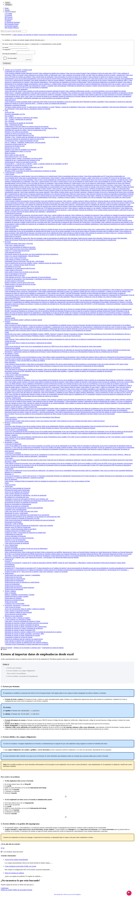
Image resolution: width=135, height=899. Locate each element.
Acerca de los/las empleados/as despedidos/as (19, 399)
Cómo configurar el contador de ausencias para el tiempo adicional (72, 217)
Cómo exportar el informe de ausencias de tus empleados (22, 201)
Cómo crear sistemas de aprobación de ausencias (36, 204)
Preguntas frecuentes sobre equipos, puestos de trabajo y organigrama (33, 410)
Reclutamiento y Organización (14, 376)
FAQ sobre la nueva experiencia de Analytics (82, 437)
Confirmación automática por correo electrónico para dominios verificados (46, 98)
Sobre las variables (37, 371)
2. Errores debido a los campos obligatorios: (20, 671)
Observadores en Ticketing (13, 598)
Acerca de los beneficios (41, 311)
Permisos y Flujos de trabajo (13, 422)
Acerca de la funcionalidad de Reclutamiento (44, 380)
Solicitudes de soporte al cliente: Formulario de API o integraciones (26, 626)
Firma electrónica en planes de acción (51, 366)
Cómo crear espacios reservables (46, 421)
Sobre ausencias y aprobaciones (96, 203)
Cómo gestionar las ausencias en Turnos (97, 233)
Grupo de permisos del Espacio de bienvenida (104, 426)
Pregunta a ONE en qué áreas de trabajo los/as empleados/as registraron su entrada (30, 171)
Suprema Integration (11, 547)
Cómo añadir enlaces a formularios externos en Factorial (32, 109)
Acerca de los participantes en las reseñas (63, 445)
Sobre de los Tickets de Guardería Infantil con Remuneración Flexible (81, 309)
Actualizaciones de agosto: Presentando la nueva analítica (49, 437)
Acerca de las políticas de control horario (17, 176)
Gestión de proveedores (27, 343)
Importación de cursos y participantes (16, 513)
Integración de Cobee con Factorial (74, 552)
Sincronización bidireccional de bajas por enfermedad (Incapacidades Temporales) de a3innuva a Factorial (99, 302)
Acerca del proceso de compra (111, 339)
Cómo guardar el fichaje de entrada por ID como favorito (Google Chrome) (28, 188)
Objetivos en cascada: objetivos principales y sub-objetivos (28, 456)
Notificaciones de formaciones (14, 580)
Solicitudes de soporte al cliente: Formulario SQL (20, 630)
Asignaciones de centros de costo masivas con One (20, 162)
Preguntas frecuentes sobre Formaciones (17, 490)
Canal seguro (9, 458)
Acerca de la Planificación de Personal (17, 350)
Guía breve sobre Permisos (13, 426)
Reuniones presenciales (46, 476)
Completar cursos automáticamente (15, 509)
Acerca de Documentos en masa (31, 357)
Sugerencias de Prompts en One (15, 146)
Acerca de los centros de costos (38, 325)
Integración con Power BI (27, 555)
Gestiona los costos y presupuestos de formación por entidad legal (25, 532)
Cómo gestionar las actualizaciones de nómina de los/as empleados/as (88, 289)
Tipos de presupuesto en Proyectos (15, 273)
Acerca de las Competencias (39, 454)
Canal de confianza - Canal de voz (91, 460)
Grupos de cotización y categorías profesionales (39, 412)
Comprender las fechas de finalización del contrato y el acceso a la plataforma (108, 401)
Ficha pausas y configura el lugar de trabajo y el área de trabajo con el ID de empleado (75, 197)
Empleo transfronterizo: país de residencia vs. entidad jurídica (43, 84)
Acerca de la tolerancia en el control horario (44, 176)
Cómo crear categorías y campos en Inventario (53, 571)
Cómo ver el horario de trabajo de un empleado (43, 96)
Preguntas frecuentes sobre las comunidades (85, 470)
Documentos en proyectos (13, 266)
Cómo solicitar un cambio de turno (73, 233)
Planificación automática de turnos (24, 234)
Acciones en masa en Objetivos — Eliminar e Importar (65, 454)
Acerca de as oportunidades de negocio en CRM (39, 346)
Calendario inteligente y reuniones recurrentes (29, 477)
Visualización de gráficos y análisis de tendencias (27, 327)
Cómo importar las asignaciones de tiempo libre (68, 220)
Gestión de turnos (10, 227)
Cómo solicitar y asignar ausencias (73, 201)
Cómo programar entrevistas (87, 385)
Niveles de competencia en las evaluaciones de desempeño (116, 447)
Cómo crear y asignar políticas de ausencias (56, 215)
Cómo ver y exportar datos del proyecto (17, 250)
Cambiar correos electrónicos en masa (103, 86)
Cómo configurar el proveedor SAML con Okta (76, 75)
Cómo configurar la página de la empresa (101, 77)
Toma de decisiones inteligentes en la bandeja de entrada (104, 82)
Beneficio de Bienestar (57, 311)
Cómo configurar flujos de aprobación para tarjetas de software (34, 339)
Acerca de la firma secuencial (73, 366)
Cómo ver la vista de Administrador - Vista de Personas (22, 256)
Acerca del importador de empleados (36, 87)
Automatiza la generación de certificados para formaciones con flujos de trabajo (29, 500)
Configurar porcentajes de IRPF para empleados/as (24, 86)
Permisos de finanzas (88, 428)
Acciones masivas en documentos (92, 359)
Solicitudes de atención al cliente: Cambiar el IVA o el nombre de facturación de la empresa (33, 632)
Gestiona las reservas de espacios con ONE (18, 133)
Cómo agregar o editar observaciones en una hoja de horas (70, 188)
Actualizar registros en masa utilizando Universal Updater (80, 414)
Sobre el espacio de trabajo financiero (16, 325)
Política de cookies (6, 890)
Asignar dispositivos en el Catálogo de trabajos (51, 568)
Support (7, 10)
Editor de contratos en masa (13, 403)
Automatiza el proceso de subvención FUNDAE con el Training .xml (26, 499)
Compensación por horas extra (115, 183)
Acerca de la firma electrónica (106, 364)
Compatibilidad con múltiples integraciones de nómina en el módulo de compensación (39, 302)
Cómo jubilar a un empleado (13, 98)
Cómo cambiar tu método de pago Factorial (18, 612)
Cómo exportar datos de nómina (36, 289)
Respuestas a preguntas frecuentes (15, 105)
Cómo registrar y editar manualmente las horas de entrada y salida (70, 178)
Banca (18, 343)
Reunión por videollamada (62, 476)
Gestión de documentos (12, 355)
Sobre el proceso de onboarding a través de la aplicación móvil (63, 101)
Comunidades (9, 469)
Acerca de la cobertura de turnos (52, 233)
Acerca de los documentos (13, 357)
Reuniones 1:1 (9, 474)
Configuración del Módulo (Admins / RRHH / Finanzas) (38, 334)
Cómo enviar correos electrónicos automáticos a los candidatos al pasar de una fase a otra (94, 389)
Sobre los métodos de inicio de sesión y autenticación (108, 75)
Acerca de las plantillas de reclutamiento (71, 380)
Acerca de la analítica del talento (51, 447)
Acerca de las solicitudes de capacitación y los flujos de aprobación (25, 495)
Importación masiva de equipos (14, 412)
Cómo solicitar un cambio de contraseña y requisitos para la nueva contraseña (60, 94)
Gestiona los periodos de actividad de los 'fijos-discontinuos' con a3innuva (57, 304)
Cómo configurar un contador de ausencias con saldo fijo (33, 217)
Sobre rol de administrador (50, 426)
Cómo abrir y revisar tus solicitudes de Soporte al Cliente (22, 621)
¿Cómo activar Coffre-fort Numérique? (17, 375)
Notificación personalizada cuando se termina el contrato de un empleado (54, 433)
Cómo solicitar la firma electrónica (15, 364)
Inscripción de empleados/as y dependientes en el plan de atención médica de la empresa (50, 312)
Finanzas (7, 321)
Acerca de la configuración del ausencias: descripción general (58, 34)
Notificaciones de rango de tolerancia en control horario (22, 582)
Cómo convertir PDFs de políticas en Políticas (30, 360)
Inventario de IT (10, 566)
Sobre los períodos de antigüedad (44, 219)
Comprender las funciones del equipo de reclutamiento (110, 410)
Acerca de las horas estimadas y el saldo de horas (113, 179)
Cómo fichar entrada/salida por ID (94, 176)
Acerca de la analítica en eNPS (87, 463)
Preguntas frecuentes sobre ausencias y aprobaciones (67, 204)
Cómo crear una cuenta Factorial (75, 73)
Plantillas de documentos (12, 367)
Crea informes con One (103, 437)
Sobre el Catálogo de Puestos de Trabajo (17, 408)
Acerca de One (9, 112)
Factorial (29, 890)
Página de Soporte (6, 647)
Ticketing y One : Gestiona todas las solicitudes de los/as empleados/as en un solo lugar (32, 137)
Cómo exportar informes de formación (17, 493)
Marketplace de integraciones (14, 550)
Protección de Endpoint (108, 563)
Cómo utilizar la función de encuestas (16, 463)
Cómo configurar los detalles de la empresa (51, 73)
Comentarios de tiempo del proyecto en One (18, 165)
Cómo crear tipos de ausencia (115, 203)
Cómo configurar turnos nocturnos (60, 185)
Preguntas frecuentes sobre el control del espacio (90, 421)
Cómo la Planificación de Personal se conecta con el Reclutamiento (67, 352)
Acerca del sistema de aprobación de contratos (77, 399)
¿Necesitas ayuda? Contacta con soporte (17, 618)
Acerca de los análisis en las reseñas (16, 445)
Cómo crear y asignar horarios (40, 181)
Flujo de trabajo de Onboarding (95, 431)
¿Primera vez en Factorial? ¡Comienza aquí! (18, 70)
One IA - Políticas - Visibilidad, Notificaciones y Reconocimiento (25, 142)
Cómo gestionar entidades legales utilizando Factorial (21, 73)
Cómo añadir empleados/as (38, 80)
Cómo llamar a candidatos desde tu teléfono (86, 391)
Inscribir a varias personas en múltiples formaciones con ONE (24, 167)
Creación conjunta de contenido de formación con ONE (22, 518)
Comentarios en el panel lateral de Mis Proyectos (20, 268)
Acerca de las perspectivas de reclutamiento (31, 389)
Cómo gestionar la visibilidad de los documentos (66, 359)
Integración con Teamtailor (78, 554)
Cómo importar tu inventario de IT (26, 568)
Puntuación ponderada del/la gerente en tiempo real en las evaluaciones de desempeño (31, 449)
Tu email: (5, 47)
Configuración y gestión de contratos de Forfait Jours (21, 190)
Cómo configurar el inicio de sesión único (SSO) (101, 73)
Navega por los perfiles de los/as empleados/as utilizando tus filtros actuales (38, 414)
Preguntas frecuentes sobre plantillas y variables (59, 371)
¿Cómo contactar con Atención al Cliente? (25, 34)
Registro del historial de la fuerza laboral (98, 325)
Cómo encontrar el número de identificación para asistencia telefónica (26, 642)
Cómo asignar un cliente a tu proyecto (16, 259)
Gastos (7, 332)
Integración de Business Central (46, 555)
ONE (6, 110)
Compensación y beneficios (13, 286)
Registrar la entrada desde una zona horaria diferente (49, 195)
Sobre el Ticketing (10, 593)
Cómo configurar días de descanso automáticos (19, 229)
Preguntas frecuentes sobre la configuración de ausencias (105, 219)
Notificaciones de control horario (15, 578)
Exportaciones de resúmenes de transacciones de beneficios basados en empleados (104, 312)
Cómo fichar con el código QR (101, 178)
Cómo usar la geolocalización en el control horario (34, 178)
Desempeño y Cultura (11, 442)
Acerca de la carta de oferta (125, 382)
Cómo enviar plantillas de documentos (55, 369)
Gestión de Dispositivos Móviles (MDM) (44, 563)
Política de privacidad (19, 890)
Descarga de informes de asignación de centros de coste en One (24, 139)
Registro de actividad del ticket (14, 600)
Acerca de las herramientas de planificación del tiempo (34, 231)
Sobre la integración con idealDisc (51, 552)
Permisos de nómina (75, 428)
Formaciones (9, 486)
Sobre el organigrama (61, 408)
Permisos (7, 424)
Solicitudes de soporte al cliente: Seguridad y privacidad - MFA (24, 633)
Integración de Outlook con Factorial (113, 552)
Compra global (120, 563)
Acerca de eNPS (102, 463)
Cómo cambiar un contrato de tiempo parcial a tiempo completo (84, 403)
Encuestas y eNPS (10, 461)
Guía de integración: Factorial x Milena (91, 300)
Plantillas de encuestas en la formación (17, 506)
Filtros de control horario (78, 194)
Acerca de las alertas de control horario (93, 183)
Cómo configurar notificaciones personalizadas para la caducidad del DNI (100, 433)
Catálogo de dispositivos (35, 570)
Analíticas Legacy (10, 440)
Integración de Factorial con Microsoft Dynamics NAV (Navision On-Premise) (103, 555)
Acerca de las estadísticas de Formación (17, 492)
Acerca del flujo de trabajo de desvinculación (119, 431)
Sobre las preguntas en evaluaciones (88, 445)
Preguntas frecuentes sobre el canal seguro (33, 460)
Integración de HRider (28, 554)
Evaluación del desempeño (13, 444)
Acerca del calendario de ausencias (51, 201)
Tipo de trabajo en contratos (39, 405)
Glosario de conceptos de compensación (60, 295)
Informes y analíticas (11, 435)
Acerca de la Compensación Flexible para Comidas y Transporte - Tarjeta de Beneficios (32, 309)
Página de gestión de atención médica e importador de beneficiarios (26, 314)
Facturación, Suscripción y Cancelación (17, 605)
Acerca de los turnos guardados (61, 231)
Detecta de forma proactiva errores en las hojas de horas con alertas (59, 190)
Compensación (9, 288)
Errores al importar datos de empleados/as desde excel (73, 78)
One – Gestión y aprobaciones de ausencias (18, 119)
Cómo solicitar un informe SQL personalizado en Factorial (23, 641)
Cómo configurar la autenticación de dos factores (92, 80)
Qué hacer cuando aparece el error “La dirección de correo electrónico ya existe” (30, 107)
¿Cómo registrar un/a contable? (55, 293)
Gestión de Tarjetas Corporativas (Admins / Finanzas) (73, 334)
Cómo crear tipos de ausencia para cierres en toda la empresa (49, 206)
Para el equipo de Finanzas (23, 336)
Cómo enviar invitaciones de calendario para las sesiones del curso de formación (30, 520)
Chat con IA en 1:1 (33, 476)
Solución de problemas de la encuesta (21, 467)
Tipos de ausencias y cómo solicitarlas (66, 210)
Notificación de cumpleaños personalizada (18, 433)
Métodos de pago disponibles (14, 616)
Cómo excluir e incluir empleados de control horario (50, 179)
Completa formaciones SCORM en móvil (18, 531)
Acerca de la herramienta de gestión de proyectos (20, 247)
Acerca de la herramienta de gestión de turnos (73, 229)
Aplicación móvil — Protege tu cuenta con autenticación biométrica (45, 103)
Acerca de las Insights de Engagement (42, 465)
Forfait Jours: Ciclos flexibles (91, 222)
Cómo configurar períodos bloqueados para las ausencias (42, 203)
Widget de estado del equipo (125, 187)
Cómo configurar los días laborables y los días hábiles (100, 220)
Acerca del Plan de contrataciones (18, 394)
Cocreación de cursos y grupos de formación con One (21, 140)
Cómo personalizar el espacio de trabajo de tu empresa (71, 77)
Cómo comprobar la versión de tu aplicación (118, 101)
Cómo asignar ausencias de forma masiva (81, 206)
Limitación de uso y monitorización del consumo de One (22, 160)
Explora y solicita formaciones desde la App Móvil (20, 529)
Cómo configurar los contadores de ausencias (85, 215)
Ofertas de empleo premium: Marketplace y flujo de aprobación (88, 392)
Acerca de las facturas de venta (14, 346)
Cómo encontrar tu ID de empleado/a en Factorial (20, 94)
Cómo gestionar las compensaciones (122, 289)
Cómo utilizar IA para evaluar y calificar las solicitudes (98, 387)
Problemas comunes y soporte (41, 336)
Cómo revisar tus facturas (13, 607)
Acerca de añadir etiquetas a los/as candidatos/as (20, 383)
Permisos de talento (40, 428)
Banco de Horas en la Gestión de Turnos (48, 234)
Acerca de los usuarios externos (31, 426)
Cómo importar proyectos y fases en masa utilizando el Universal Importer (28, 277)
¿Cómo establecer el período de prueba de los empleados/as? (74, 410)
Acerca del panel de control (13, 91)
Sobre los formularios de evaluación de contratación (40, 385)
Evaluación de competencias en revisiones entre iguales (99, 454)
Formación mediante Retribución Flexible (103, 311)
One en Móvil (9, 116)
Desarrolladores (10, 564)
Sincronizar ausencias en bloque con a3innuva (19, 304)
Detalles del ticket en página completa (16, 596)
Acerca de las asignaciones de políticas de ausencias (71, 219)
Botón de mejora (10, 153)
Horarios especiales (43, 185)
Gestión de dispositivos (93, 563)
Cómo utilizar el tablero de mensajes (76, 382)
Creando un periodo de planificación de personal (44, 350)
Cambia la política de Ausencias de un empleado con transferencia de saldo (38, 224)
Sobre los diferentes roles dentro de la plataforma (83, 408)
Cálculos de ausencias (46, 220)
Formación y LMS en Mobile (14, 524)
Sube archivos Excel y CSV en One (16, 156)
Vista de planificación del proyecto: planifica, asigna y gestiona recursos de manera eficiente (33, 263)
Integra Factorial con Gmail (93, 552)
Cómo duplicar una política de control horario (116, 197)
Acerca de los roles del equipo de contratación (25, 392)
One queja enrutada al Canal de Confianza (18, 169)
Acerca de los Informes (24, 437)
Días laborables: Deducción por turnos (105, 238)
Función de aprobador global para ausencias (107, 206)
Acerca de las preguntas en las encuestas (17, 465)
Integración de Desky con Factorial (121, 554)
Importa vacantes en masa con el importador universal (46, 394)
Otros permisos (64, 428)
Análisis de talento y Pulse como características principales (79, 447)
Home (7, 8)
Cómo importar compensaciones (57, 289)
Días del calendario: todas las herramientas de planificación (49, 238)
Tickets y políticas (10, 591)
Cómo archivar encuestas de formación (17, 543)
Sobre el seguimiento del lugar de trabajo (70, 176)
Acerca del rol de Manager (107, 408)
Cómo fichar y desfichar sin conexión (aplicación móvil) (103, 195)
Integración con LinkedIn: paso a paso (17, 557)
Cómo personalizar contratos (74, 401)
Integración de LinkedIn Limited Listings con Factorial (52, 554)
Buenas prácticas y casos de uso (61, 336)
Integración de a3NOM (33, 300)
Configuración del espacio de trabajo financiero (63, 328)
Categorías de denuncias (72, 460)
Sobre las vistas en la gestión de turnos (46, 229)
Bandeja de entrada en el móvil (14, 103)
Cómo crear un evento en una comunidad (112, 470)
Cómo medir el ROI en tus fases (15, 275)
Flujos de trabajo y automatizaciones (16, 430)
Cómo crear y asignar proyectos (15, 245)
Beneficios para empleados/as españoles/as (99, 314)
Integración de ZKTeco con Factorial (67, 555)
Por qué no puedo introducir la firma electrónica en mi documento (76, 364)
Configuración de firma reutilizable (93, 366)
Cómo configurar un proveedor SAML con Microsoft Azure (42, 75)
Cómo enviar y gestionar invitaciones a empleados (92, 107)
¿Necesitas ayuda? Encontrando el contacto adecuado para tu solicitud (26, 644)
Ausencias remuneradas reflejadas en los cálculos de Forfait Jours (49, 194)
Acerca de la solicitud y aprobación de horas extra (81, 179)
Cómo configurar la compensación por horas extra (87, 185)
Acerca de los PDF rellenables (22, 371)
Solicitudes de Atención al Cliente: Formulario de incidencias (24, 628)
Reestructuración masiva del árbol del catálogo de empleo (98, 412)
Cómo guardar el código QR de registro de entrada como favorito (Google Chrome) (90, 187)
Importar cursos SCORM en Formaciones (18, 527)
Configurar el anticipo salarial (33, 320)
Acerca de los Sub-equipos (106, 414)
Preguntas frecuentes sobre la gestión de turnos (104, 231)
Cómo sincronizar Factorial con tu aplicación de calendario (48, 93)
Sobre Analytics (10, 438)
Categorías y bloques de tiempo (89, 192)
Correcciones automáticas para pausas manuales (35, 192)
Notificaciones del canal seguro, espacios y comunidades (22, 575)
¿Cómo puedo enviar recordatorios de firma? (26, 366)
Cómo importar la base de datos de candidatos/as (111, 385)
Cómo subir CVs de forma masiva (55, 389)
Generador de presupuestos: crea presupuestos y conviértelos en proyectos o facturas (31, 279)
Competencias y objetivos (13, 453)
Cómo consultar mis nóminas (85, 357)
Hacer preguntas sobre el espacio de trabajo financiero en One (35, 330)
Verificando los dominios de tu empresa (79, 86)
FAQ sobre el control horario (59, 181)
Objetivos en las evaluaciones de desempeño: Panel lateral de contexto (80, 449)
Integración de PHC (73, 300)
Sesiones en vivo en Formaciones (15, 539)
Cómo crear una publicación (13, 470)
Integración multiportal (107, 391)
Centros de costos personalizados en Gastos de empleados (30, 328)
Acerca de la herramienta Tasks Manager (47, 417)
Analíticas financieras (11, 323)
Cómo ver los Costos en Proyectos (15, 258)
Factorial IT (8, 561)
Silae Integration (61, 300)
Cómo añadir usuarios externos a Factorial (21, 382)
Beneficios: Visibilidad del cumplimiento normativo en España (66, 314)
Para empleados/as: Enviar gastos (101, 334)
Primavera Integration (111, 300)
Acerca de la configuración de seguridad (17, 80)
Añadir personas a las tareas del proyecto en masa (20, 284)
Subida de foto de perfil (88, 96)
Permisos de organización (13, 428)
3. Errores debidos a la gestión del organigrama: (22, 676)
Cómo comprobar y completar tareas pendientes (19, 417)
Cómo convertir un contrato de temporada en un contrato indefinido (43, 403)
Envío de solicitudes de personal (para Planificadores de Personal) (80, 350)
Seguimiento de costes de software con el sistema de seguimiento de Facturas (78, 339)
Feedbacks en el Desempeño (111, 449)
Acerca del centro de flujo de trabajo (73, 431)
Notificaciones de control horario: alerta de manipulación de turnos (101, 190)
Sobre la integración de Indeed (31, 552)
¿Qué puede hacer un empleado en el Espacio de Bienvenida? (67, 82)
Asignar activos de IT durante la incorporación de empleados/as (63, 570)
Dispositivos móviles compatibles (93, 101)
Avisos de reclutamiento (12, 584)
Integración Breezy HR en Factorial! (98, 554)
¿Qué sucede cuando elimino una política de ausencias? (110, 217)
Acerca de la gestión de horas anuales (20, 401)
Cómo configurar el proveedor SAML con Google (20, 866)
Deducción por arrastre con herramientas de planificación (36, 240)
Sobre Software (9, 339)
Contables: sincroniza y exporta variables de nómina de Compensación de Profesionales (101, 295)
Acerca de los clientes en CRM (64, 346)
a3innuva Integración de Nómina (15, 300)
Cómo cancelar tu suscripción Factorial (17, 610)
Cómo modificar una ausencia (19, 210)
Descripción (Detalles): (9, 53)
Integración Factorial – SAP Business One (42, 557)
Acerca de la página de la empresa (108, 383)
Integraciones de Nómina (12, 298)
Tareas (7, 415)
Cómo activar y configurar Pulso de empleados (19, 481)
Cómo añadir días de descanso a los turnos (29, 233)
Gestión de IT (9, 559)
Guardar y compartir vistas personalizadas (54, 86)
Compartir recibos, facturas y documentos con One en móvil (23, 158)
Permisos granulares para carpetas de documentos (74, 426)
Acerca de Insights (10, 437)
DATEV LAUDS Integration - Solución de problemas (103, 304)
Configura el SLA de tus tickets (14, 603)
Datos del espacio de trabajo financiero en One (19, 135)
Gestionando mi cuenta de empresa (15, 71)
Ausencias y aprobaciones (13, 199)
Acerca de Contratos (39, 399)
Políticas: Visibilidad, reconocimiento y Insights (19, 594)
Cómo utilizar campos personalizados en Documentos (58, 357)
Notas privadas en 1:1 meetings (95, 476)
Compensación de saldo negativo (18, 194)
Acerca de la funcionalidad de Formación (17, 488)
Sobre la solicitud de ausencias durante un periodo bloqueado (103, 201)
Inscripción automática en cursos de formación (19, 538)
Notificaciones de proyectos (13, 577)
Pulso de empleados (11, 479)
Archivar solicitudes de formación (15, 536)
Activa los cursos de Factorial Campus (17, 541)
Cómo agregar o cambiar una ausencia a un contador (84, 208)
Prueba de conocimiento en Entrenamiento (18, 504)
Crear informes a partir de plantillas (122, 437)
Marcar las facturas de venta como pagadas (88, 346)
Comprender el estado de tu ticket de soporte (18, 637)
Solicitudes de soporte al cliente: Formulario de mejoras (22, 625)
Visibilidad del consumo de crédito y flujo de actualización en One (25, 130)
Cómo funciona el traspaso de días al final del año (66, 222)
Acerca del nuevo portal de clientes (16, 614)
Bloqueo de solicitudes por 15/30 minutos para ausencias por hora (47, 208)
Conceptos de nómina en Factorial (15, 289)
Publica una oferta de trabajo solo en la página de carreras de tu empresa (36, 396)
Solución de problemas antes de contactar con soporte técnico (24, 639)
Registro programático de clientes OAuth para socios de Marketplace (26, 548)
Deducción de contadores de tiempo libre (17, 238)
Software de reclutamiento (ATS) (15, 378)
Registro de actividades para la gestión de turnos (76, 234)
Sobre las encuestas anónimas (63, 465)
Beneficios (8, 307)
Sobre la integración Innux (13, 552)
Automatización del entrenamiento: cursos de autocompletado (24, 508)
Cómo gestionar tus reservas (65, 421)
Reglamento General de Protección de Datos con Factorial (53, 383)
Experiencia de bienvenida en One (15, 144)
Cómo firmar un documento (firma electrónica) (41, 364)
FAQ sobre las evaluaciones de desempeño (27, 447)
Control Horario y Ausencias (14, 172)
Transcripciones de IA (78, 476)
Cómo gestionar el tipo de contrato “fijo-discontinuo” (48, 401)
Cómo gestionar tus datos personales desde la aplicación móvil (24, 101)
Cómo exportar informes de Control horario (67, 183)
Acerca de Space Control (12, 421)
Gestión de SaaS (63, 563)
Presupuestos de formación (13, 522)
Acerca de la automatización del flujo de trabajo (19, 431)
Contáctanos (4, 888)
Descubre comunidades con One (15, 114)
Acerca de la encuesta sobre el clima (84, 465)
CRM (6, 344)
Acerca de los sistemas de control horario (81, 181)
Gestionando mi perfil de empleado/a (16, 89)
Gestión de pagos (10, 343)
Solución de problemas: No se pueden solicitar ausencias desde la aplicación (102, 210)
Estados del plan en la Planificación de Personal (103, 352)
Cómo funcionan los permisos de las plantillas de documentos (24, 369)
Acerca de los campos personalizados (16, 859)
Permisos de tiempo (27, 428)
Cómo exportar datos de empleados (42, 77)
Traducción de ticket (11, 602)
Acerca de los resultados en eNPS (66, 463)
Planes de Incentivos (77, 297)
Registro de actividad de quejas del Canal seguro (117, 460)
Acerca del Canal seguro (12, 460)
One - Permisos (9, 121)
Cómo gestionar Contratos (54, 399)
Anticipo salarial (10, 318)
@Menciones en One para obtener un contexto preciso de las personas (26, 126)
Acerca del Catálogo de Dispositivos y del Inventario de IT (102, 570)
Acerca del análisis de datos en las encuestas (42, 463)
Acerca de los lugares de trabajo (46, 78)
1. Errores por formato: (14, 668)
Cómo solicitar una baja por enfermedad (41, 210)
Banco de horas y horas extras (112, 185)
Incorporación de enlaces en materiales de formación (21, 502)
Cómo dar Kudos (10, 485)
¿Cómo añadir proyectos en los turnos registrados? (20, 249)
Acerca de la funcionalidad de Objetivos (17, 454)
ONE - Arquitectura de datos (14, 125)
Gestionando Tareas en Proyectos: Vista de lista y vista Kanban (24, 261)
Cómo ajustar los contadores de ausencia (73, 203)
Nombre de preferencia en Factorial (70, 96)
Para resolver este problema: (16, 673)
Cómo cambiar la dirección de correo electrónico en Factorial (103, 94)
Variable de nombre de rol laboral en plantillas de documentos (93, 371)
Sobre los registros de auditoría (21, 77)
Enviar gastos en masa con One (14, 155)
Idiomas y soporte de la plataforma (66, 107)
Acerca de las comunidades (63, 470)
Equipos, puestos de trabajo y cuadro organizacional (21, 406)
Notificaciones (9, 573)
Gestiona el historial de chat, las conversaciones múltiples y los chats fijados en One (31, 128)
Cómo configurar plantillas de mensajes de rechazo (56, 391)
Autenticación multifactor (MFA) (117, 80)
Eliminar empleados (111, 403)
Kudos (7, 483)
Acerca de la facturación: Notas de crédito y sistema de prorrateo (25, 609)
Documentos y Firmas (11, 353)
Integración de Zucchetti (48, 300)
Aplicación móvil (10, 100)
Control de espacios (11, 419)
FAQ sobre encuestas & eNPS (105, 465)
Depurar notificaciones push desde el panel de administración (81, 84)
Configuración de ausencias (13, 213)
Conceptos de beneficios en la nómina (22, 311)
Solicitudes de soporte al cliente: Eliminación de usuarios (22, 635)
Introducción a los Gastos (13, 334)
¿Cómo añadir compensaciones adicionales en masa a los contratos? (58, 291)
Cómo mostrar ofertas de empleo (70, 387)
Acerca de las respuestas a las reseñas (39, 445)
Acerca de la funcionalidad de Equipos (42, 408)
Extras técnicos (76, 336)
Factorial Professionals (73, 293)
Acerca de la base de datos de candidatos (17, 380)
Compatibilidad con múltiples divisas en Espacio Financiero (66, 325)
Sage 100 (83, 304)
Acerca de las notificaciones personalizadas (48, 431)
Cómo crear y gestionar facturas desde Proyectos (20, 265)
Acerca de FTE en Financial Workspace (90, 328)
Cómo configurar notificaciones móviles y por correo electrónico (85, 91)
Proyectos (8, 242)
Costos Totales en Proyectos (13, 270)
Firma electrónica (10, 362)
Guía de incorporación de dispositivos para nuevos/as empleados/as (87, 568)
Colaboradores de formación (13, 534)
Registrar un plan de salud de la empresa (76, 311)
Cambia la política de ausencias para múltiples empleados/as (80, 224)
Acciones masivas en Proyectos (14, 281)
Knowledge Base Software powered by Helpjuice (67, 894)
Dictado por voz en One (12, 148)
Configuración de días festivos (110, 208)
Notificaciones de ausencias (13, 586)
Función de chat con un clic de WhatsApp (85, 383)
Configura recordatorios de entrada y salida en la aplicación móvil (109, 188)
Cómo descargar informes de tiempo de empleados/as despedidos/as (107, 194)
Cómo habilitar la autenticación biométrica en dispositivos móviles (112, 93)
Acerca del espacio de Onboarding (67, 385)
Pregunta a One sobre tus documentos (16, 132)
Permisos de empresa (52, 428)
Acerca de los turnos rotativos (80, 231)
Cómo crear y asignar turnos (96, 229)
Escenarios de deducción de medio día (67, 240)
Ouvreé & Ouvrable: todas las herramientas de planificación (97, 240)
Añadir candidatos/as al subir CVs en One (18, 151)
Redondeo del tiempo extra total (76, 195)
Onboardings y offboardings (77, 563)
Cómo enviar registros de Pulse (80, 481)
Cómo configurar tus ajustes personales (79, 93)
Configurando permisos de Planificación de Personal (29, 352)
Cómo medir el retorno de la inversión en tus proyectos (22, 272)
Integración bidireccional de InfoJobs (67, 557)
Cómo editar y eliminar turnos (114, 229)
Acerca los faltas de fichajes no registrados (40, 183)
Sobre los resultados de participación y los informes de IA (52, 481)
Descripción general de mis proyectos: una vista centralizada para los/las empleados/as (31, 254)
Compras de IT (26, 563)
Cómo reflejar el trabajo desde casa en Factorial (64, 192)
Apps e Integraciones (11, 545)
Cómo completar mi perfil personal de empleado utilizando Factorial (43, 91)
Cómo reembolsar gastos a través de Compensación (21, 291)
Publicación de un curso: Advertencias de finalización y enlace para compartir (29, 525)
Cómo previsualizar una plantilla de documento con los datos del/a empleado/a (92, 369)
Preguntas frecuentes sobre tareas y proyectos (19, 243)
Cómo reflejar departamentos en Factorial (67, 412)
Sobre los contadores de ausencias (95, 204)
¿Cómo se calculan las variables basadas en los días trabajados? (50, 297)
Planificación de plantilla (12, 348)
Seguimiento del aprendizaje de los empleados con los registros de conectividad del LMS (32, 516)
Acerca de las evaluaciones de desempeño (113, 445)
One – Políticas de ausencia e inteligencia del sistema (21, 117)
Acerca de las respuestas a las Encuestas (120, 463)
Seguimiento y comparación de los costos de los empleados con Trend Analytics (68, 327)
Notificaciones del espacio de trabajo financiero (19, 587)
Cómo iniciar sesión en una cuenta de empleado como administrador (112, 78)
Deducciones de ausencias (13, 236)
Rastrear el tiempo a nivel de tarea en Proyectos (19, 282)
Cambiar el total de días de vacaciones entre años (35, 222)
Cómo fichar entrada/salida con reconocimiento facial (47, 187)
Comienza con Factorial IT (13, 563)
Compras (7, 337)
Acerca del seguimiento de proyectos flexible (108, 181)
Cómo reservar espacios (28, 421)
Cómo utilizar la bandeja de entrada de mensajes (50, 382)
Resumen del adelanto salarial (14, 320)
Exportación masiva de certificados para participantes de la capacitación (27, 515)
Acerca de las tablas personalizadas (25, 78)
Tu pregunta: (6, 49)
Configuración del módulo (43, 343)
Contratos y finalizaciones (13, 398)
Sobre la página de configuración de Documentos (109, 357)
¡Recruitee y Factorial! (12, 555)
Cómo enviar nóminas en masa (41, 359)
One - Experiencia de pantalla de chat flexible (19, 123)
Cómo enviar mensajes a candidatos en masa (54, 392)
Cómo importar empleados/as (39, 82)
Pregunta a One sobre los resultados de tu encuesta (20, 149)
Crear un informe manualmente (24, 438)
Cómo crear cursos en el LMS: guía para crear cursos (21, 511)
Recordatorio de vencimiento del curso (17, 497)
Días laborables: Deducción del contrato (80, 238)
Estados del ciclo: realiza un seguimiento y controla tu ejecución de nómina (103, 291)
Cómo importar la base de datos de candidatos (102, 382)
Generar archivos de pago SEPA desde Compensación (31, 295)
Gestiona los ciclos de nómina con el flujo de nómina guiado (102, 297)
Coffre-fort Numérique (12, 373)
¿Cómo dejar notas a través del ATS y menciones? (44, 387)
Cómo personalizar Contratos (101, 399)
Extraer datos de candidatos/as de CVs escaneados (79, 394)
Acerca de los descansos (118, 178)
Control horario (9, 174)
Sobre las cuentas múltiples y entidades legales (61, 80)
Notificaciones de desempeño (14, 589)
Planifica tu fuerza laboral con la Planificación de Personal (73, 330)
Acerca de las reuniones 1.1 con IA (16, 476)
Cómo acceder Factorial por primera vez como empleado (113, 96)
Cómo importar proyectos (13, 252)
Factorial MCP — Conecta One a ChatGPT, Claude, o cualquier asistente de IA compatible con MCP (36, 164)
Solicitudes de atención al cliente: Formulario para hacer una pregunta (26, 623)
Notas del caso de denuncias (56, 460)
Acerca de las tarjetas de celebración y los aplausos (38, 470)
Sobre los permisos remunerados (116, 204)
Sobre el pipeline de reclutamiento (94, 380)
